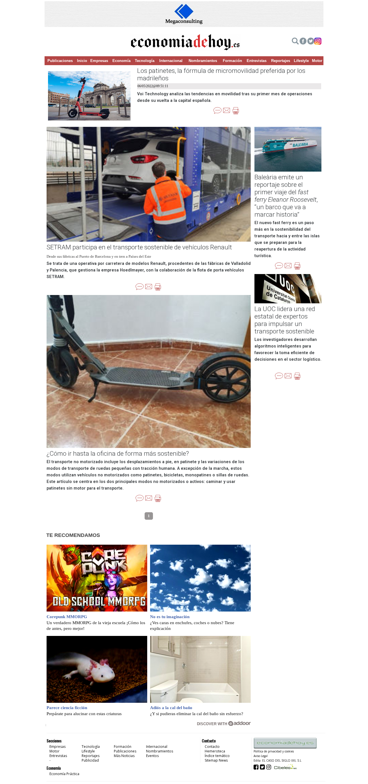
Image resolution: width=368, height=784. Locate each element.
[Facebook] (303, 42)
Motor (317, 61)
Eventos (152, 755)
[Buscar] (295, 42)
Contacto (212, 746)
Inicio (82, 61)
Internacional (171, 61)
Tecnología (144, 61)
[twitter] (310, 42)
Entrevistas (257, 61)
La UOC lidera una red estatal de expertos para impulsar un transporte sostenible (284, 320)
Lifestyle (301, 61)
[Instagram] (317, 42)
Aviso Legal (261, 756)
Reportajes (280, 61)
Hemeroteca (215, 751)
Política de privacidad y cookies (274, 751)
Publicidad (90, 760)
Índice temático (217, 755)
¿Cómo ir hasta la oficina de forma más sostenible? (118, 453)
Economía (121, 61)
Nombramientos (203, 61)
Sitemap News (216, 760)
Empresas (99, 61)
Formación (232, 61)
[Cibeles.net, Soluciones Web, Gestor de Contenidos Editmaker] (285, 766)
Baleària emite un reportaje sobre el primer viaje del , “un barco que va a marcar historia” (286, 195)
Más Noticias (124, 755)
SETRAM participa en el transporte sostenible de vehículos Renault (139, 247)
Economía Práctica (64, 773)
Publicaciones (60, 61)
